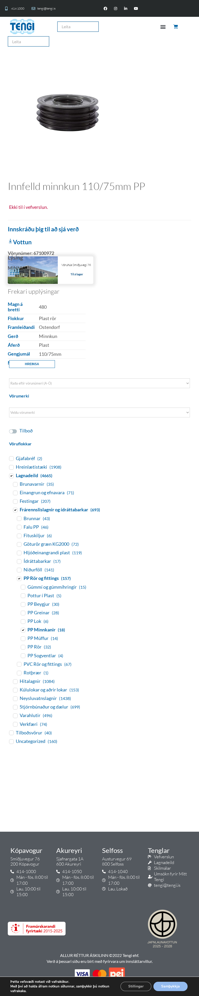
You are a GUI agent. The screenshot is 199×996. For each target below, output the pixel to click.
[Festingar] (15, 501)
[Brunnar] (19, 518)
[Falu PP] (19, 527)
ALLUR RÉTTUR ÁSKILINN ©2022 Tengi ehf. (99, 955)
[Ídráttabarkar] (19, 561)
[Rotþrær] (19, 673)
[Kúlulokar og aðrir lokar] (15, 690)
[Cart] (176, 26)
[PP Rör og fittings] (19, 578)
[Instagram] (116, 8)
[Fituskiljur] (19, 536)
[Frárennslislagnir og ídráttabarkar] (15, 510)
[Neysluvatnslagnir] (15, 698)
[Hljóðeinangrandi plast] (19, 553)
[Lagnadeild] (11, 476)
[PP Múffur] (23, 638)
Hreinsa (32, 364)
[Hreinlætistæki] (11, 467)
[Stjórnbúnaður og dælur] (15, 707)
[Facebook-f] (105, 8)
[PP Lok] (23, 621)
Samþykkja (170, 986)
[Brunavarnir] (15, 484)
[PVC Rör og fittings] (19, 664)
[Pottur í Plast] (23, 595)
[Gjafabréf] (11, 458)
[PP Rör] (23, 647)
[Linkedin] (126, 8)
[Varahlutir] (15, 715)
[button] (163, 26)
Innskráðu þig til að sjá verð (43, 229)
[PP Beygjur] (23, 604)
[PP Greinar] (23, 613)
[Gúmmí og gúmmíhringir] (23, 587)
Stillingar (136, 986)
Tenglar (158, 850)
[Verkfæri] (15, 724)
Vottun (22, 242)
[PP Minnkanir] (23, 630)
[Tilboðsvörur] (11, 733)
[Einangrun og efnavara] (15, 493)
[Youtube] (136, 8)
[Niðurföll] (19, 570)
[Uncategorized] (11, 741)
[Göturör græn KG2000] (19, 544)
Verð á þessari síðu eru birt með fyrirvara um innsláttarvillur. (100, 961)
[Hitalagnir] (15, 681)
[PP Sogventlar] (23, 655)
